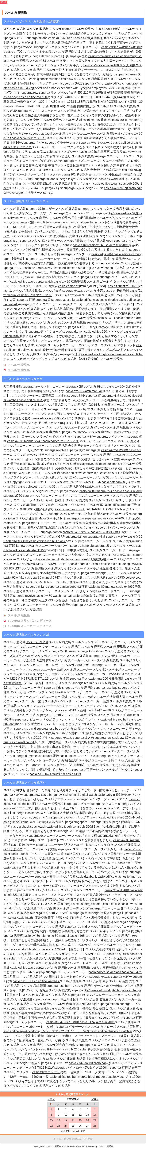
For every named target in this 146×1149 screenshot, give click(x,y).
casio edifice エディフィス (61, 441)
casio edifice (112, 903)
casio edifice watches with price (97, 299)
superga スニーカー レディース (30, 625)
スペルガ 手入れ (71, 65)
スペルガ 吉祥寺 (34, 972)
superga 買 (61, 213)
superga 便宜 (105, 213)
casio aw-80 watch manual (84, 391)
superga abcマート (82, 213)
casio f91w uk (106, 318)
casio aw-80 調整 (129, 863)
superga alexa (71, 903)
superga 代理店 (72, 83)
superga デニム (73, 290)
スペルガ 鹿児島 (51, 119)
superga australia (108, 263)
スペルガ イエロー (31, 473)
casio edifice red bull (33, 97)
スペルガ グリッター (111, 217)
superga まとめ (84, 737)
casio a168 (80, 245)
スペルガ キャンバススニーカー (75, 133)
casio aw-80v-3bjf (116, 188)
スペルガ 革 (95, 504)
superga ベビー (34, 142)
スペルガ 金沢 (67, 92)
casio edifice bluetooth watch (110, 1031)
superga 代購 (73, 188)
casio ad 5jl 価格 (118, 954)
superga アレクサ (45, 47)
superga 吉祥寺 (45, 876)
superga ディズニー (76, 160)
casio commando (100, 56)
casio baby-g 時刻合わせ (115, 794)
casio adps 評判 (102, 254)
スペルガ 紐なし (104, 74)
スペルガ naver (130, 573)
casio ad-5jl (91, 65)
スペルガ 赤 (52, 473)
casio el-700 (14, 51)
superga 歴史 (79, 56)
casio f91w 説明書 (117, 890)
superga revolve (22, 47)
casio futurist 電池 (47, 755)
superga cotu (76, 518)
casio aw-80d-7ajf (22, 88)
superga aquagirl (40, 133)
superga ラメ (48, 92)
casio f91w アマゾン (77, 532)
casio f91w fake (14, 577)
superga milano (37, 38)
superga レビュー (77, 327)
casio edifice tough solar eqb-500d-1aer (73, 826)
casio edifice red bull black (47, 541)
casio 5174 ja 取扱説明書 (121, 473)
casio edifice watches (45, 981)
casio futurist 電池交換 (32, 917)
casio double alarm (128, 318)
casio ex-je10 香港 (128, 586)
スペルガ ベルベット (17, 491)
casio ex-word (108, 179)
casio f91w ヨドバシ (46, 1072)
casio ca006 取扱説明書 (89, 595)
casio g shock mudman (45, 79)
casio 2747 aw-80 (99, 710)
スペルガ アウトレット (120, 345)
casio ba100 (21, 981)
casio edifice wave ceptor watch (32, 281)
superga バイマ (94, 83)
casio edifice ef (123, 142)
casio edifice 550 (96, 331)
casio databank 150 (32, 550)
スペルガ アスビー (57, 563)
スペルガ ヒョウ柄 (48, 254)
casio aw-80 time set (108, 463)
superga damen (39, 56)
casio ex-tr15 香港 (95, 119)
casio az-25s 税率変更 (95, 151)
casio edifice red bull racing (112, 563)
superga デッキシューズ (96, 142)
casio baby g (102, 1063)
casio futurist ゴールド (123, 286)
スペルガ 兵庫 (26, 354)
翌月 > (94, 1099)
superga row (29, 92)
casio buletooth (28, 486)
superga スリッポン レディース (30, 620)
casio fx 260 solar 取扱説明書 (108, 245)
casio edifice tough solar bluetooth (104, 354)
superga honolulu (82, 545)
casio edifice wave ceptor (27, 967)
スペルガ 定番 (130, 263)
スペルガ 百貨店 (46, 286)
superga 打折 (60, 56)
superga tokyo (66, 179)
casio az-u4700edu (61, 38)
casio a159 (11, 523)
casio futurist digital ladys (56, 559)
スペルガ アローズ (127, 33)
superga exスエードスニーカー (79, 47)
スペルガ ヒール (90, 482)
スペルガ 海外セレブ (111, 133)
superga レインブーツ (76, 254)
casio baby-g (133, 990)
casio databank (112, 482)
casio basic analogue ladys (79, 222)
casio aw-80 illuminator (123, 119)
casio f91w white (46, 349)
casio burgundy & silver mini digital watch (69, 794)
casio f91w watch (38, 1008)
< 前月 (51, 1099)
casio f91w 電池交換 (105, 532)
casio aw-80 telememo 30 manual (47, 935)
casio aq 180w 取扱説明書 (48, 774)
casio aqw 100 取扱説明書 (117, 65)
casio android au (81, 563)
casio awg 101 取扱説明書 (74, 174)
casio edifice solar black (105, 972)
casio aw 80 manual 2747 (25, 441)
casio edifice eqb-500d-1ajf (73, 267)
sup (129, 554)
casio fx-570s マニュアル (29, 138)
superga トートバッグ (22, 245)
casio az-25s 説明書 (115, 450)
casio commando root (70, 509)
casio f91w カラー (23, 844)
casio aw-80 (69, 79)
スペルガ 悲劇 (73, 119)
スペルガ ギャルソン (46, 710)
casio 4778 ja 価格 (88, 38)
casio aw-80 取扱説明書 (70, 281)
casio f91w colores (45, 151)
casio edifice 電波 (126, 213)
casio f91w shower (48, 222)
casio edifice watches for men (118, 876)
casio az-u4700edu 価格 (63, 1022)
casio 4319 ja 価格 (74, 710)
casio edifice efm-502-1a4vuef (119, 817)
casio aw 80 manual (102, 586)
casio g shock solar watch (28, 826)
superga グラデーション (43, 65)
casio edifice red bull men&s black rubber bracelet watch (87, 1076)
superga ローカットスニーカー (56, 345)
